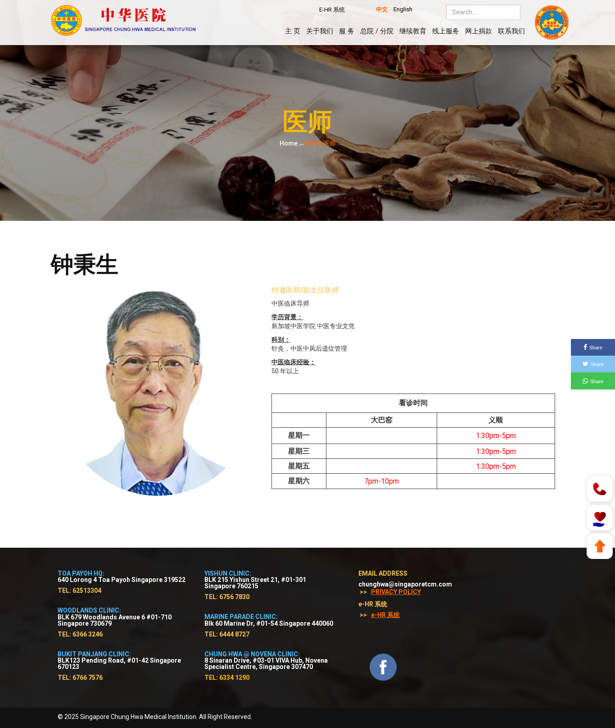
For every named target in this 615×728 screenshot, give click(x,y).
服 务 (346, 31)
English (402, 9)
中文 (382, 9)
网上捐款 (478, 31)
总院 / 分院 (376, 31)
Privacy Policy (396, 591)
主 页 (292, 31)
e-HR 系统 (385, 614)
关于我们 (319, 31)
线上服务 (445, 31)
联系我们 (511, 31)
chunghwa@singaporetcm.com (405, 584)
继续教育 (412, 31)
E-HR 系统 (332, 9)
